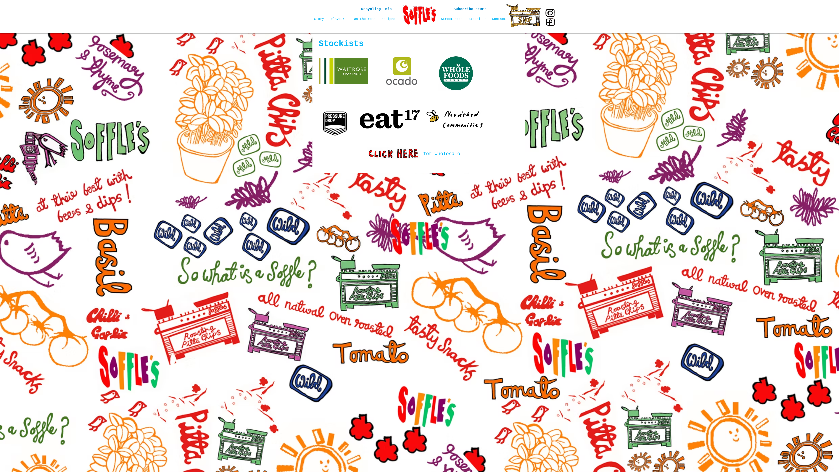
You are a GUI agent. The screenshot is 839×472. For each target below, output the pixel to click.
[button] (470, 9)
